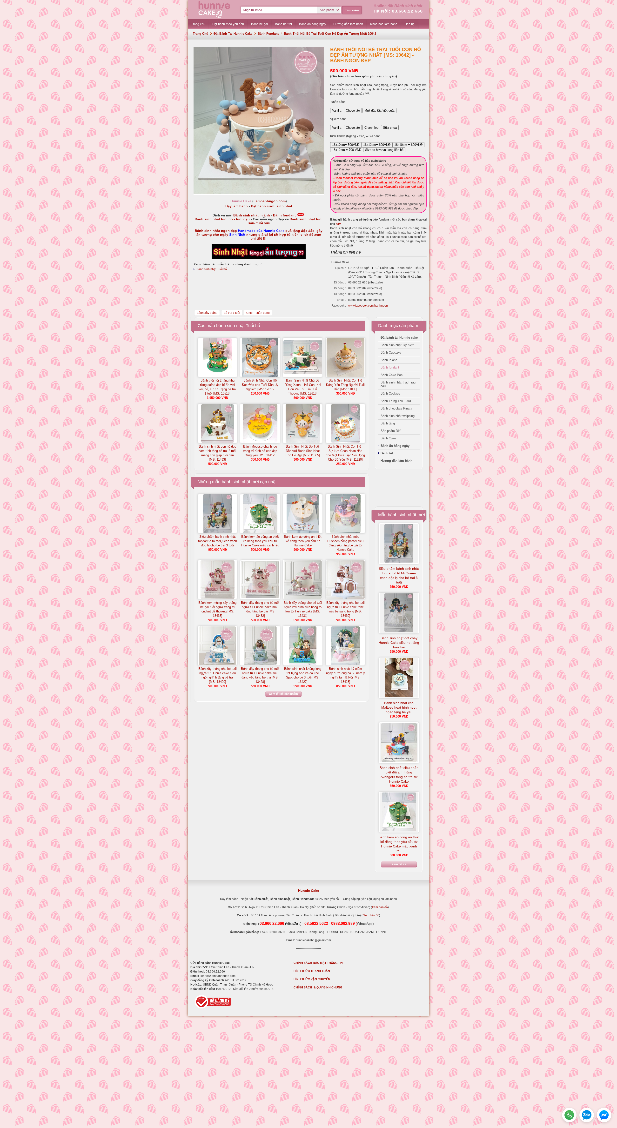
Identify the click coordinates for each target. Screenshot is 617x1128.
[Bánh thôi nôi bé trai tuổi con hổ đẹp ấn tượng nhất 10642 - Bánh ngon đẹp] (259, 193)
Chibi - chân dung (258, 313)
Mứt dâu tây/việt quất (379, 110)
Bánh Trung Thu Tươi (396, 401)
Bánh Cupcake (391, 352)
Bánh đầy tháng (207, 313)
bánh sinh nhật (236, 481)
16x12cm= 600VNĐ (376, 145)
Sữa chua (390, 127)
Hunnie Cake (308, 891)
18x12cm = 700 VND (346, 150)
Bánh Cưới (388, 438)
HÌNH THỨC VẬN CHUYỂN (312, 979)
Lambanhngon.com (270, 201)
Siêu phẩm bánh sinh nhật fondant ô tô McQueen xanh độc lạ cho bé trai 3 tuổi (217, 541)
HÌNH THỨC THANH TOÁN (312, 971)
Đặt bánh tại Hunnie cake (233, 33)
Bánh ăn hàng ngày (395, 446)
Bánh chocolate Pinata (396, 408)
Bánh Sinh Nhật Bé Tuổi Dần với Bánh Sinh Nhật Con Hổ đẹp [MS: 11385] (303, 451)
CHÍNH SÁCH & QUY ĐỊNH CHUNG (318, 987)
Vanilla (336, 110)
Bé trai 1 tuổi (232, 313)
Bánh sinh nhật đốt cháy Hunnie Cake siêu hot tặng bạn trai (399, 642)
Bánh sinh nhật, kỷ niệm (398, 345)
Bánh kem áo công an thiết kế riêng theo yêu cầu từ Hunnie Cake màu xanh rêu (260, 541)
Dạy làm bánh (236, 206)
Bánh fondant (268, 33)
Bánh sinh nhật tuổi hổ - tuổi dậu (222, 219)
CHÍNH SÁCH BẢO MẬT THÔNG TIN (318, 963)
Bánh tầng (388, 423)
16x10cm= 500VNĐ (345, 145)
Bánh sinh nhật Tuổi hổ (211, 269)
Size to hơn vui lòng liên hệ (384, 150)
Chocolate (353, 110)
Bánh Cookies (390, 393)
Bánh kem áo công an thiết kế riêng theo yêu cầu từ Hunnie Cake (303, 541)
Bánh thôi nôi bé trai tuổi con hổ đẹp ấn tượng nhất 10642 (330, 33)
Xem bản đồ (380, 907)
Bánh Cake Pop (391, 375)
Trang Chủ (200, 33)
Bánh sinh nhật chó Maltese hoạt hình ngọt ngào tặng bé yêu (398, 707)
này (338, 224)
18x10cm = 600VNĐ (408, 145)
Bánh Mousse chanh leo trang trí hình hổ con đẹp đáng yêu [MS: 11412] (260, 451)
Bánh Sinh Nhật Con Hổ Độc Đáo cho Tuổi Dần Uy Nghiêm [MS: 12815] (260, 385)
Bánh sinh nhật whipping (398, 416)
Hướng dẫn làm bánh (396, 461)
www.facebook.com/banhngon (368, 305)
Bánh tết (387, 453)
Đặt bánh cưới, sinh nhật (271, 206)
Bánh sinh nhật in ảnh (251, 215)
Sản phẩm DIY (391, 431)
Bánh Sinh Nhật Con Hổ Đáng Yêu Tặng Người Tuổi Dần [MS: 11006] (345, 385)
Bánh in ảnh (389, 360)
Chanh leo (371, 127)
